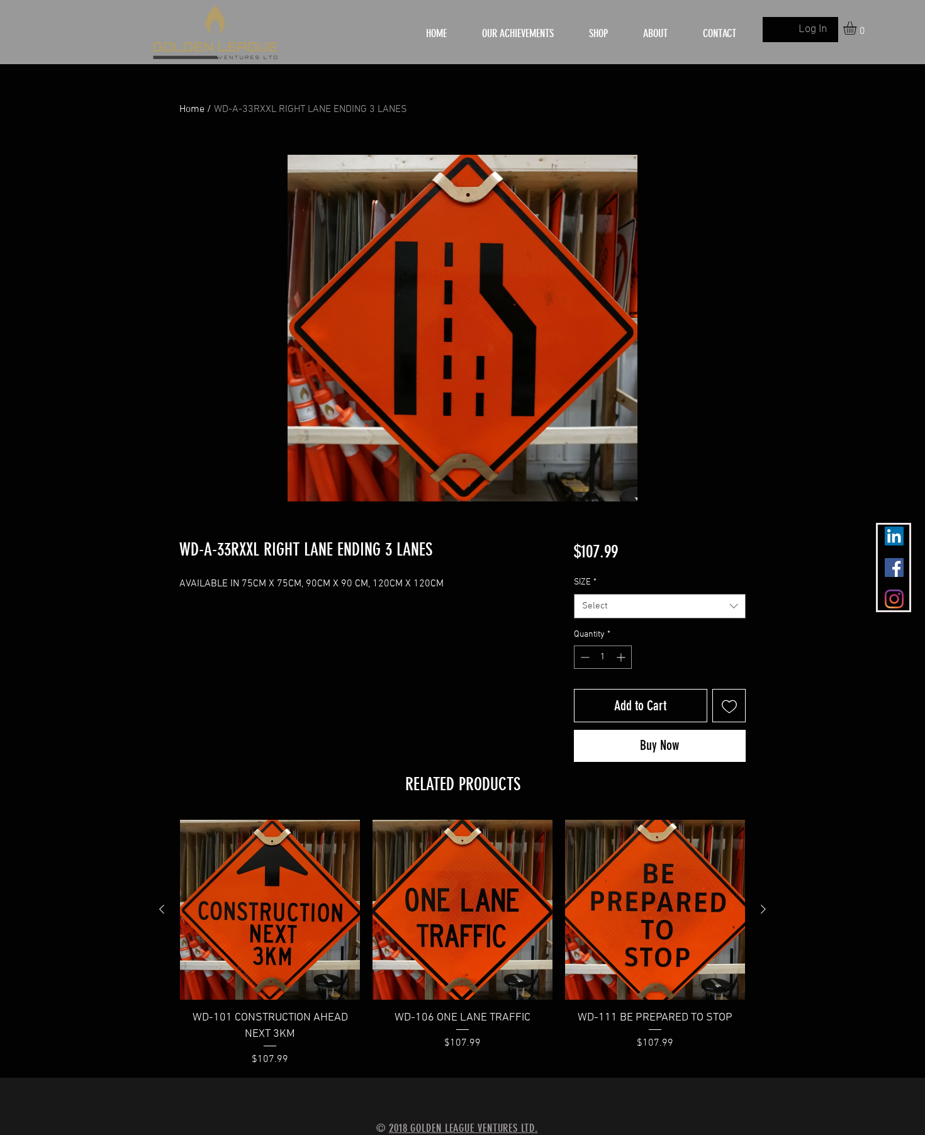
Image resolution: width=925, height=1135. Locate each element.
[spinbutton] (602, 657)
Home (192, 109)
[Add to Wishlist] (729, 705)
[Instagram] (894, 599)
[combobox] (660, 606)
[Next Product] (763, 909)
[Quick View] (270, 910)
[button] (857, 28)
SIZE (585, 582)
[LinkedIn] (894, 536)
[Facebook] (894, 567)
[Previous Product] (161, 909)
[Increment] (622, 657)
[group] (462, 943)
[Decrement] (583, 657)
